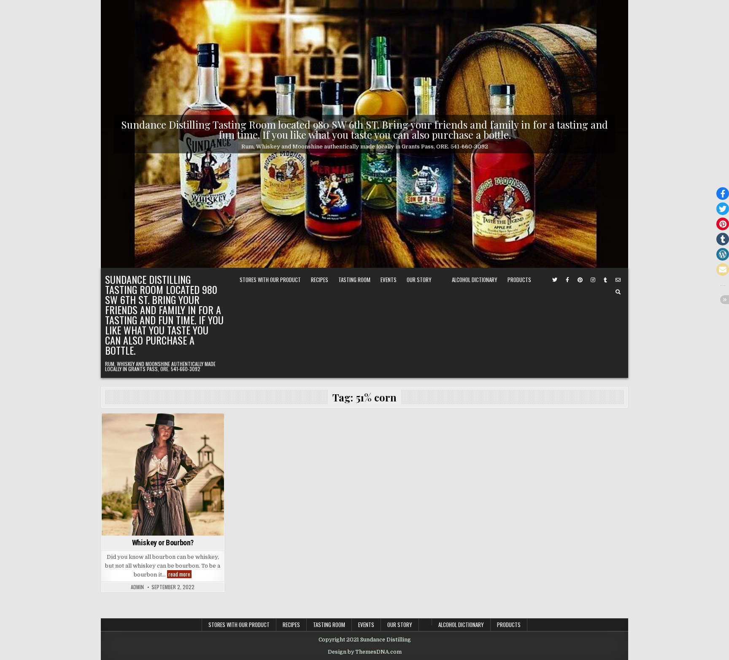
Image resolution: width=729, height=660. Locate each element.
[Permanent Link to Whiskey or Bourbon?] (163, 474)
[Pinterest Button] (580, 280)
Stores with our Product (270, 279)
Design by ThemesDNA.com (365, 652)
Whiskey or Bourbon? (163, 542)
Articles (162, 427)
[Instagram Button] (592, 280)
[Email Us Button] (618, 280)
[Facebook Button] (567, 280)
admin (137, 587)
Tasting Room (354, 279)
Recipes (319, 279)
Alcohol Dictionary (474, 279)
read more (180, 574)
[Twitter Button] (554, 280)
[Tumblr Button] (605, 280)
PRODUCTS (519, 279)
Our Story (419, 279)
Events (389, 279)
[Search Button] (618, 292)
